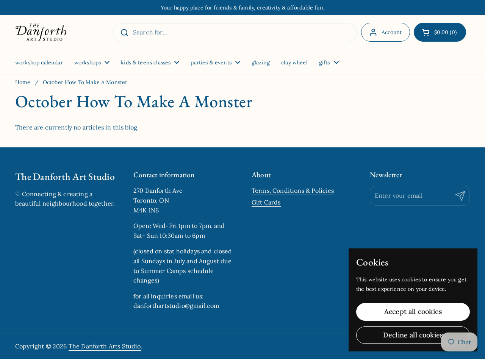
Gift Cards (266, 202)
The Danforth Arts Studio (105, 346)
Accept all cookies (413, 311)
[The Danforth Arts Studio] (41, 32)
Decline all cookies (413, 335)
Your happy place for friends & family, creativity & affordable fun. (242, 7)
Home (23, 82)
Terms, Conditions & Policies (293, 190)
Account (392, 32)
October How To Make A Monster (85, 82)
